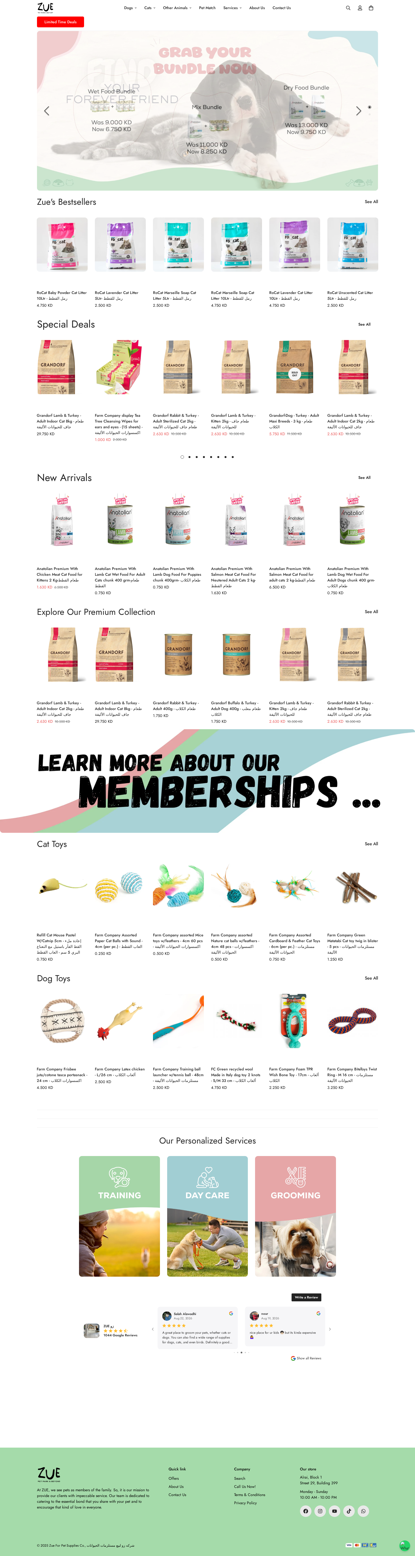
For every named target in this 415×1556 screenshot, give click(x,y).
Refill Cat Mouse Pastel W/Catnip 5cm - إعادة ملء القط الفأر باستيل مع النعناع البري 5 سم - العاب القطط (59, 943)
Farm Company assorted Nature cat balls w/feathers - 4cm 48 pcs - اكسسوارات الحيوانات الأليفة (235, 943)
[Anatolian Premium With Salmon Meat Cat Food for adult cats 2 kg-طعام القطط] (294, 527)
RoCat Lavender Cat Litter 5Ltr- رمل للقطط (116, 295)
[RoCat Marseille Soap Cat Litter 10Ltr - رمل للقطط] (236, 251)
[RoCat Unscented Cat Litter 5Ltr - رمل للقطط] (352, 251)
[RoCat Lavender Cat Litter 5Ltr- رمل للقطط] (120, 251)
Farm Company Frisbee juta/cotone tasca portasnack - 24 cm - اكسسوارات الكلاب (62, 1074)
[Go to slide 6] (241, 1352)
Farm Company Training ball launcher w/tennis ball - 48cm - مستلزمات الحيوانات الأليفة (178, 1074)
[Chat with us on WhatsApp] (404, 1545)
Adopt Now (207, 164)
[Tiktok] (349, 1511)
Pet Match (207, 8)
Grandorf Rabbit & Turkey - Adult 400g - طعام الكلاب (176, 705)
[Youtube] (334, 1511)
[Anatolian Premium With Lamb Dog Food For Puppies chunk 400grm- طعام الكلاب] (178, 527)
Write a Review (306, 1297)
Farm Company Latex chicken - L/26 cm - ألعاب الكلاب (120, 1072)
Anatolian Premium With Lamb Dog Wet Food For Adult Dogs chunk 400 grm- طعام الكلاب (351, 577)
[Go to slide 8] (248, 1352)
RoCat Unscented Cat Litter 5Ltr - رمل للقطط (350, 295)
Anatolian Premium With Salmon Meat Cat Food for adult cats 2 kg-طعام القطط (292, 574)
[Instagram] (320, 1511)
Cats (148, 8)
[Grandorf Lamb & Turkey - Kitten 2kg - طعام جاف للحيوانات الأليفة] (236, 374)
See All (371, 202)
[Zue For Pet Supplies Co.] (45, 8)
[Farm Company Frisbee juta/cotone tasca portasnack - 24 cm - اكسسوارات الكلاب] (62, 1028)
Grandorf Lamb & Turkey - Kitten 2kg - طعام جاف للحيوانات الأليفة (233, 421)
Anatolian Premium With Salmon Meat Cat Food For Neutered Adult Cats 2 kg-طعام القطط (233, 577)
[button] (371, 7)
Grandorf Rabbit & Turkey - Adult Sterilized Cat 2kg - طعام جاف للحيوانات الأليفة (176, 421)
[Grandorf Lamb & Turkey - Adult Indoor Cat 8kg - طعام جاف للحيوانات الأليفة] (62, 374)
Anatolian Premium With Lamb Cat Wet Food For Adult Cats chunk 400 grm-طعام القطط (120, 577)
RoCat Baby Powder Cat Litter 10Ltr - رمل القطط (62, 295)
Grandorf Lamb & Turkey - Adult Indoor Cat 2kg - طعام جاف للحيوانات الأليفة (351, 421)
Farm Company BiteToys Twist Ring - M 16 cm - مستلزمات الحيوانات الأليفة (352, 1074)
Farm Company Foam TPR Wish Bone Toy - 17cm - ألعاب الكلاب (294, 1074)
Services (230, 8)
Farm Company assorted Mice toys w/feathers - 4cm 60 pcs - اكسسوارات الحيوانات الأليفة (178, 940)
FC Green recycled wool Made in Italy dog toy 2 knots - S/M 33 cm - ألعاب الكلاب (235, 1074)
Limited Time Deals (60, 22)
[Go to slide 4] (234, 1352)
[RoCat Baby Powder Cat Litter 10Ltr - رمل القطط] (62, 251)
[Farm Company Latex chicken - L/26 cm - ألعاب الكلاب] (120, 1028)
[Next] (358, 110)
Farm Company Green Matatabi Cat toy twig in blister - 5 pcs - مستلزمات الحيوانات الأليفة (352, 943)
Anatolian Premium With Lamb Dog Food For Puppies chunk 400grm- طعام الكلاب (177, 574)
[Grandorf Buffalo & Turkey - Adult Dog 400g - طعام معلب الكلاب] (236, 661)
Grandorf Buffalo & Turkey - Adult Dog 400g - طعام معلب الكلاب (236, 708)
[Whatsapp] (363, 1511)
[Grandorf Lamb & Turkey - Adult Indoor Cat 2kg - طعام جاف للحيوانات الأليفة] (352, 374)
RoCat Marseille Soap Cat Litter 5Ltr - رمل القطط (174, 295)
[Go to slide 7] (245, 1352)
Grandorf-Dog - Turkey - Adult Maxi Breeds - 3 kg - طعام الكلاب (294, 421)
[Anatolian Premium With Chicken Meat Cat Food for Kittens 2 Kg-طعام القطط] (62, 527)
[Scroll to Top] (405, 1529)
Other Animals (175, 8)
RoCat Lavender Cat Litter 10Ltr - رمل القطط (291, 295)
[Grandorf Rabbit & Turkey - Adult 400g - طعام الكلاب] (178, 661)
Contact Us (282, 8)
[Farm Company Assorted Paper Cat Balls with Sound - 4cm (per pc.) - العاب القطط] (120, 894)
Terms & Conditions (249, 1494)
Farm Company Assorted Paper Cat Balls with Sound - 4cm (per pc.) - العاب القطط (118, 940)
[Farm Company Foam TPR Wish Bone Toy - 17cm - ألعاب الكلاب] (294, 1028)
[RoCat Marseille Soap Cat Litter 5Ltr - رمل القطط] (178, 251)
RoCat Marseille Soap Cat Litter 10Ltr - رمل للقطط (232, 295)
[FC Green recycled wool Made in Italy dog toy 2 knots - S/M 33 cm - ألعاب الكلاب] (236, 1028)
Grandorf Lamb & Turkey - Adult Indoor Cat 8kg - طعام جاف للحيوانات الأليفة (60, 421)
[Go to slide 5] (237, 1352)
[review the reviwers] (231, 1313)
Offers (174, 1478)
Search (239, 1478)
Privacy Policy (245, 1503)
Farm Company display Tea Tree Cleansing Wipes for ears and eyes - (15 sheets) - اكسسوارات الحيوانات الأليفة (118, 424)
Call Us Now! (245, 1486)
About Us (257, 8)
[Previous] (46, 110)
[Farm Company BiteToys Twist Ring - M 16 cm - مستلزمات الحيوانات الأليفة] (352, 1028)
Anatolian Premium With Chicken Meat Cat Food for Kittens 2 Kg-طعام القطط (59, 574)
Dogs (128, 8)
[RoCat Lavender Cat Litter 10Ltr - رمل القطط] (294, 251)
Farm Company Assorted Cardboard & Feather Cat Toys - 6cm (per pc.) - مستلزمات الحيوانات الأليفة (294, 943)
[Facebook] (305, 1511)
